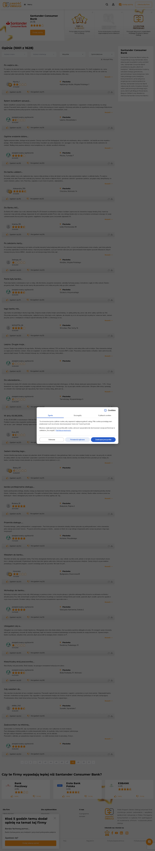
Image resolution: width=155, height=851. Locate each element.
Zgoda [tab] (50, 415)
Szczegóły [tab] (77, 415)
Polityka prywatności (63, 430)
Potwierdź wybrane (77, 440)
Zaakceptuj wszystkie (103, 440)
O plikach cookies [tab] (104, 415)
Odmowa (51, 440)
